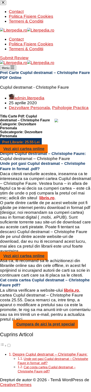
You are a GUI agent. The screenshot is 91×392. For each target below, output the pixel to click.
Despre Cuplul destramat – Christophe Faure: (50, 354)
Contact (16, 39)
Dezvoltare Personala (29, 107)
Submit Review (14, 58)
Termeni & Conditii (26, 49)
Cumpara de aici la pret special (45, 324)
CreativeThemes (16, 384)
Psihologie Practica (70, 107)
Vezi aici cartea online (23, 149)
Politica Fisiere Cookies (31, 44)
